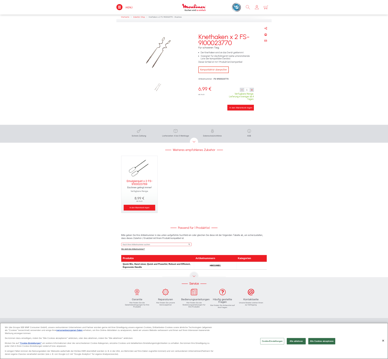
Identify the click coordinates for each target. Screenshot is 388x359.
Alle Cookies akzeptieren (322, 341)
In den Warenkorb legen (240, 107)
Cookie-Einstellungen (272, 341)
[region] (194, 341)
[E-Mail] (266, 41)
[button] (257, 7)
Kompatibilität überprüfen (213, 69)
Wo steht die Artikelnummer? (133, 249)
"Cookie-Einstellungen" (31, 343)
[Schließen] (383, 340)
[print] (266, 35)
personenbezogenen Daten (70, 330)
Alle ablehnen (296, 341)
